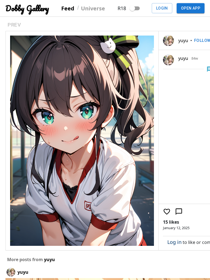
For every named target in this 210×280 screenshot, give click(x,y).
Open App (190, 8)
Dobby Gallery (27, 8)
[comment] (179, 212)
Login (162, 8)
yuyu (183, 40)
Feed (67, 8)
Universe (93, 8)
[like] (167, 212)
